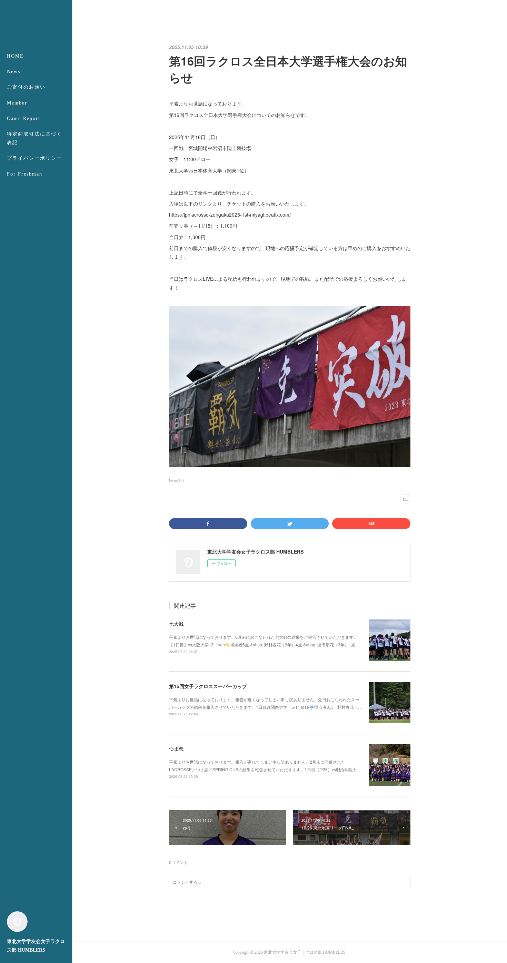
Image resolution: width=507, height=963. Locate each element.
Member (17, 103)
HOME (15, 56)
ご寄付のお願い (26, 87)
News (13, 71)
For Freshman (24, 174)
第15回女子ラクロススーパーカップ (208, 686)
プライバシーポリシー (34, 158)
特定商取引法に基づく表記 (34, 138)
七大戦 (176, 623)
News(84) (176, 480)
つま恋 (176, 748)
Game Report (23, 118)
